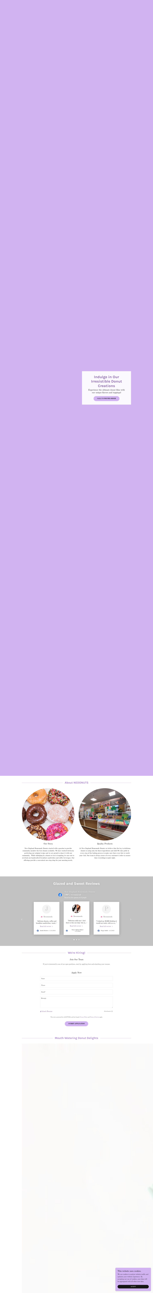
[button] (41, 1011)
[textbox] (76, 978)
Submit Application (76, 1023)
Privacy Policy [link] (83, 1017)
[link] (46, 926)
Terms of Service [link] (94, 1017)
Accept (133, 1286)
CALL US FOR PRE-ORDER (106, 398)
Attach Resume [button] (47, 1011)
